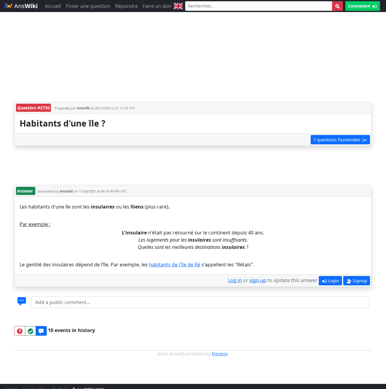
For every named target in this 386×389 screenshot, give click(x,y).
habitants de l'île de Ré (174, 264)
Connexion (360, 6)
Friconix (219, 353)
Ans (25, 6)
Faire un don (157, 6)
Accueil (53, 6)
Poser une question (88, 6)
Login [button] (333, 281)
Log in (235, 280)
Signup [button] (359, 281)
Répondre (126, 6)
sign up (257, 280)
